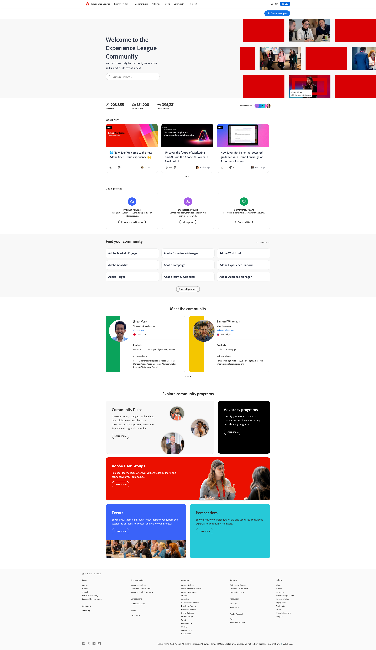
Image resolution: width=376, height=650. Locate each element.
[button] (277, 13)
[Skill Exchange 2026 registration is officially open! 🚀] (132, 148)
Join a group (187, 222)
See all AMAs (244, 222)
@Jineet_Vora (244, 330)
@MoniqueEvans (162, 330)
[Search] (108, 76)
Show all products (188, 289)
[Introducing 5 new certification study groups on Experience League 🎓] (243, 148)
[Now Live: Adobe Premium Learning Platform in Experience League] (187, 148)
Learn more (120, 435)
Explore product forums (132, 222)
